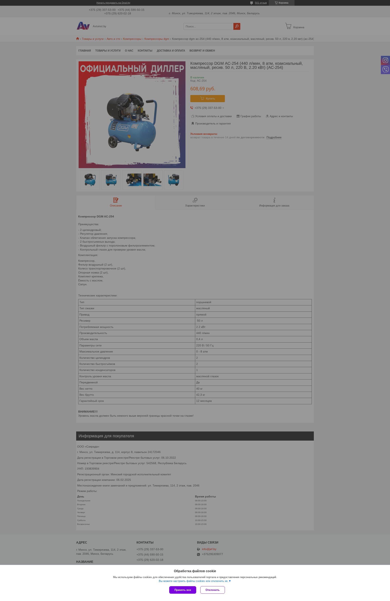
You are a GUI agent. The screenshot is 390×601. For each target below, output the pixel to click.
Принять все (182, 589)
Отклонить (213, 589)
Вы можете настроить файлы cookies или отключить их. (194, 581)
